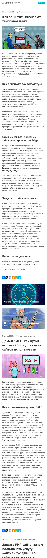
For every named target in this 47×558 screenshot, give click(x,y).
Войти (41, 3)
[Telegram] (10, 277)
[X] (6, 277)
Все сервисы (2, 3)
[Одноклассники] (13, 277)
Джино (9, 3)
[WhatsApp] (16, 277)
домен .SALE (38, 492)
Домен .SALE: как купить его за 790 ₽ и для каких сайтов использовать (22, 345)
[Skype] (19, 277)
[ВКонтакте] (3, 277)
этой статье (24, 73)
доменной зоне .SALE (11, 522)
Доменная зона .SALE (11, 445)
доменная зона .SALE (34, 384)
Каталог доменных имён (15, 269)
